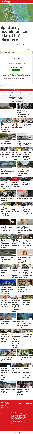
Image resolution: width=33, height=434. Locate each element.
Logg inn (27, 1)
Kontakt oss (27, 78)
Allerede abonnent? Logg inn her (16, 63)
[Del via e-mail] (31, 49)
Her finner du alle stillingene (16, 101)
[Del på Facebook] (29, 49)
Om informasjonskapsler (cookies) (16, 428)
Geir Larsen (30, 405)
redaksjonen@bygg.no (14, 408)
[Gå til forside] (6, 1)
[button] (1, 89)
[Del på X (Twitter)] (30, 49)
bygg (2, 85)
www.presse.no (13, 419)
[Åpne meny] (30, 1)
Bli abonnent (16, 70)
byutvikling (6, 85)
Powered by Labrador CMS (16, 432)
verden (10, 85)
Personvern (13, 429)
